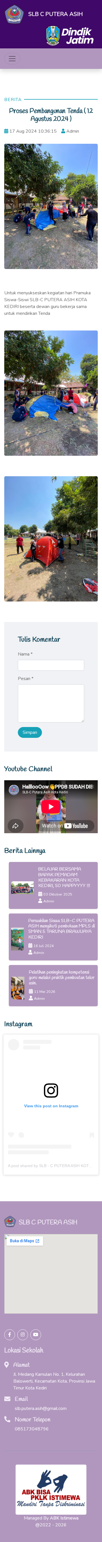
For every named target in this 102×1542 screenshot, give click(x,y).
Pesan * (25, 678)
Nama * (25, 654)
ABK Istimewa (64, 1518)
